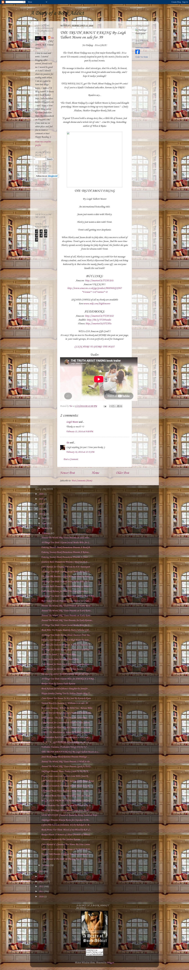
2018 (41, 504)
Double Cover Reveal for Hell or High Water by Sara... (65, 640)
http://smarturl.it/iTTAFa (98, 323)
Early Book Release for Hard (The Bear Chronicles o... (65, 591)
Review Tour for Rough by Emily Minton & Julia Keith (66, 713)
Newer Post (67, 473)
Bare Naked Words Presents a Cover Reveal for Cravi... (65, 601)
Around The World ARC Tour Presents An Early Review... (67, 620)
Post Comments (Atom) (82, 480)
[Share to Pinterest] (121, 406)
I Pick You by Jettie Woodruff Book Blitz (60, 659)
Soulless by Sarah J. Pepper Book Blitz (58, 654)
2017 (41, 509)
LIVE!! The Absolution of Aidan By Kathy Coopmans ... (66, 732)
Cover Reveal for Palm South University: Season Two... (65, 664)
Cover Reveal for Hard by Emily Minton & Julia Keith (65, 727)
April (44, 523)
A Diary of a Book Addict (57, 13)
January (46, 865)
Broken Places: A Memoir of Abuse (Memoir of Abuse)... (66, 834)
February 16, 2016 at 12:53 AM (80, 452)
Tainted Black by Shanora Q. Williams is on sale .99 (64, 703)
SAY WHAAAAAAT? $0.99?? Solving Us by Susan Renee (67, 781)
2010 (41, 896)
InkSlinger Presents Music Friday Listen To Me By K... (65, 771)
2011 (41, 891)
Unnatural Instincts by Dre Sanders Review (60, 839)
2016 (41, 514)
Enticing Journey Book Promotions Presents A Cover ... (65, 557)
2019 (41, 499)
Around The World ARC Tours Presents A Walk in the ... (66, 761)
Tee (67, 442)
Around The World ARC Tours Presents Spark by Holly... (66, 766)
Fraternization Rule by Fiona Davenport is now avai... (65, 737)
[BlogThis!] (113, 406)
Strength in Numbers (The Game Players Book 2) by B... (65, 786)
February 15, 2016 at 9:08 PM (79, 431)
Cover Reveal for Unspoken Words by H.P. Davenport (65, 567)
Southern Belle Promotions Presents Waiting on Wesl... (65, 586)
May (44, 518)
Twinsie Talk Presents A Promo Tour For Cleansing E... (65, 854)
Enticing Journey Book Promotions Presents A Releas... (65, 552)
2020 (41, 494)
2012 (41, 886)
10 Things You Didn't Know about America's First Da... (66, 649)
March (45, 528)
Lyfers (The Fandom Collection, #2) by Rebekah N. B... (66, 825)
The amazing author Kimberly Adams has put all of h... (65, 674)
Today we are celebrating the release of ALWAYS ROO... (66, 849)
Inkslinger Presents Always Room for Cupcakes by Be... (65, 820)
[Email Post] (105, 406)
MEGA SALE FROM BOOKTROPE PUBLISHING (65, 800)
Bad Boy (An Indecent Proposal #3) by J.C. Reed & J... (66, 645)
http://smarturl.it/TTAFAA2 (99, 315)
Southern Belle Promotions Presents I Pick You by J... (65, 562)
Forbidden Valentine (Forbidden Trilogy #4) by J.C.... (65, 747)
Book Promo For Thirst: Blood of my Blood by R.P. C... (66, 829)
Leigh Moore (72, 422)
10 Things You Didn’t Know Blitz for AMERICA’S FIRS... (68, 596)
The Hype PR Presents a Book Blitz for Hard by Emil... (66, 576)
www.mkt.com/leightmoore (97, 303)
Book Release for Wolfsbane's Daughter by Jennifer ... (65, 688)
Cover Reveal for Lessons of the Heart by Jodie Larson (65, 722)
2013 (41, 881)
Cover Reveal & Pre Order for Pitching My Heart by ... (65, 859)
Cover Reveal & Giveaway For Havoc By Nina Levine (65, 844)
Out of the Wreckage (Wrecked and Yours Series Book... (65, 810)
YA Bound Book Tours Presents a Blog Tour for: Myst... (66, 795)
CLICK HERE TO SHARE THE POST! (94, 346)
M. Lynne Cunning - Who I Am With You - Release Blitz (66, 708)
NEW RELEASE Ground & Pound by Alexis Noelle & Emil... (70, 815)
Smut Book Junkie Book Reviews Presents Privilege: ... (65, 756)
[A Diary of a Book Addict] (94, 947)
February (46, 533)
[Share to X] (115, 406)
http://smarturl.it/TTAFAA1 (99, 280)
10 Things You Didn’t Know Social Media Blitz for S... (65, 542)
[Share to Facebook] (118, 406)
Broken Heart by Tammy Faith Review (58, 683)
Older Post (122, 473)
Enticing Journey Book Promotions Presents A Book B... (66, 547)
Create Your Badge (141, 57)
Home (95, 473)
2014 (41, 876)
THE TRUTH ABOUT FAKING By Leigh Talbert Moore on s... (70, 752)
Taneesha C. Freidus (142, 48)
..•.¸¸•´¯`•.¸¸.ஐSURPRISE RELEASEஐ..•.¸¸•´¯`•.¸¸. (66, 742)
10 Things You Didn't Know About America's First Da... (66, 635)
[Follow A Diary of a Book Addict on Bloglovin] (47, 177)
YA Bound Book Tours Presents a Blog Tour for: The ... (66, 791)
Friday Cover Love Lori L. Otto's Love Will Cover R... (65, 776)
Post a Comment (71, 459)
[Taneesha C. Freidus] (137, 53)
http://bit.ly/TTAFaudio (99, 319)
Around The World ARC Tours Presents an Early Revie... (66, 606)
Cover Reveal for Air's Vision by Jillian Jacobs (62, 669)
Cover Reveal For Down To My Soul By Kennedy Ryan (66, 698)
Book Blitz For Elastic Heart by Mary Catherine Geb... (65, 630)
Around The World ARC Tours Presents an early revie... (65, 537)
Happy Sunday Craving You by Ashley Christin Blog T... (66, 693)
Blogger (110, 962)
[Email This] (110, 406)
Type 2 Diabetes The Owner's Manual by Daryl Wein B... (66, 805)
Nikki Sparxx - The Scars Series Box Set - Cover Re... (64, 718)
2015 (41, 871)
